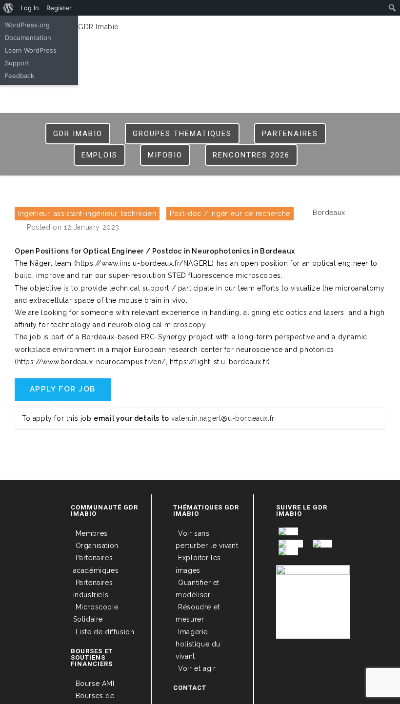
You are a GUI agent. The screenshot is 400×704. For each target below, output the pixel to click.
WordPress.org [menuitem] (27, 25)
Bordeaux (329, 212)
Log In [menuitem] (29, 8)
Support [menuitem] (17, 63)
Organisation (97, 545)
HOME (171, 30)
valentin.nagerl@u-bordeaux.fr (222, 418)
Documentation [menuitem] (28, 37)
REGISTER (237, 30)
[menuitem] (8, 8)
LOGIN (201, 30)
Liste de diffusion (105, 632)
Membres (92, 533)
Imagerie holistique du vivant (198, 644)
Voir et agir (197, 668)
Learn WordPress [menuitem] (31, 50)
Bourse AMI (95, 683)
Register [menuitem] (59, 8)
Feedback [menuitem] (19, 75)
